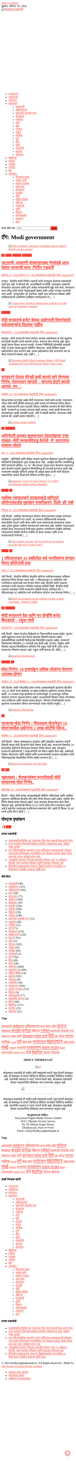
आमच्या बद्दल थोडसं (18, 1372)
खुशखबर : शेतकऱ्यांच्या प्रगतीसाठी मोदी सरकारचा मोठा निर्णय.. (30, 779)
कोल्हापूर (20, 116)
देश (10, 170)
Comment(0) (67, 275)
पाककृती (20, 205)
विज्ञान (19, 212)
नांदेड (18, 132)
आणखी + (13, 173)
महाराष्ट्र (12, 103)
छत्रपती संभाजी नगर (26, 113)
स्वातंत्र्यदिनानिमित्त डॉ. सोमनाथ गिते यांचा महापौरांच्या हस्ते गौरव (40, 840)
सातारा (19, 151)
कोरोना (4, 490)
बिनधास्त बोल (22, 177)
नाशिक (19, 135)
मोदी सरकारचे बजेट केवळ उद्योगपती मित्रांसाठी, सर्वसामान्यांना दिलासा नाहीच (36, 322)
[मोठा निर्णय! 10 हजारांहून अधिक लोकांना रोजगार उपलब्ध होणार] (38, 656)
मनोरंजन (12, 100)
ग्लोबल (11, 164)
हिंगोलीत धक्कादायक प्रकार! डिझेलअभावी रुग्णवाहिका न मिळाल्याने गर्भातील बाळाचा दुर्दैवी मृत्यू (37, 868)
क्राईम (19, 193)
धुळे (17, 125)
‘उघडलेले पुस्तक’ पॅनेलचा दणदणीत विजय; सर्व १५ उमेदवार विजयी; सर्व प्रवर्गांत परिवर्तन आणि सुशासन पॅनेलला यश (37, 861)
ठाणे (18, 122)
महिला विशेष (22, 199)
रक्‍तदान (20, 218)
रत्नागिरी (20, 148)
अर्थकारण (13, 97)
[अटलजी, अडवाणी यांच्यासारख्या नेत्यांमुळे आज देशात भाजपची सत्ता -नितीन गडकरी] (38, 247)
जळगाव (19, 119)
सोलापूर (20, 154)
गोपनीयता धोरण (16, 1375)
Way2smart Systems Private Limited (21, 1366)
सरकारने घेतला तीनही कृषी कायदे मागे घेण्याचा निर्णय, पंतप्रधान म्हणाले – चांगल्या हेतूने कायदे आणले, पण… (35, 382)
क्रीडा (11, 161)
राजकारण (13, 93)
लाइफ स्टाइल (22, 183)
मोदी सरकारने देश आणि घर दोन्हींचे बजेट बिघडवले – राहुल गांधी (31, 618)
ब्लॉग (18, 209)
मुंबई (18, 145)
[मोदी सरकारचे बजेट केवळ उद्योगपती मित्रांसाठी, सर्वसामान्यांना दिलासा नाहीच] (38, 305)
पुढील (8, 826)
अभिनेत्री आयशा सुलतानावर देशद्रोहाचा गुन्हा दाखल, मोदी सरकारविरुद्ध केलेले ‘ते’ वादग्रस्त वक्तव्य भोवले (35, 441)
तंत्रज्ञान (20, 189)
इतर (18, 221)
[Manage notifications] (68, 1453)
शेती (18, 196)
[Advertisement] (38, 50)
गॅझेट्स (19, 202)
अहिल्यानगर (21, 109)
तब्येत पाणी (21, 180)
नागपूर (19, 129)
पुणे (17, 138)
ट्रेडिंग (11, 167)
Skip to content (9, 2)
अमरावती (20, 106)
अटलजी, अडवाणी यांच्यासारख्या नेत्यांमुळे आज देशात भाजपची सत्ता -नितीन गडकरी (35, 265)
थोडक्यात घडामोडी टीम (48, 275)
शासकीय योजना (16, 998)
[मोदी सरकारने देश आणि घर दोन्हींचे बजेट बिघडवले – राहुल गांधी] (38, 600)
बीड (17, 141)
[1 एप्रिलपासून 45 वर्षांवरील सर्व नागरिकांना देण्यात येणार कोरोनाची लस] (38, 543)
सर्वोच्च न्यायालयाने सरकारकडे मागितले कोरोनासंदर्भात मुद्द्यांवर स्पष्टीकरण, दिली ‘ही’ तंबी (37, 500)
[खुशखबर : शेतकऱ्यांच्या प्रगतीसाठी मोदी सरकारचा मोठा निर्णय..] (38, 763)
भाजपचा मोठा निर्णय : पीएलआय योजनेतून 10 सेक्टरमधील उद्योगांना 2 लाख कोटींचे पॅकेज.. (34, 725)
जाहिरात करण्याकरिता (19, 1378)
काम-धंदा (20, 186)
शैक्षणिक (12, 157)
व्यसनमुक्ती (21, 215)
